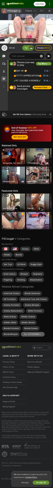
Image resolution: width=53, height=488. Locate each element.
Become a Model (34, 362)
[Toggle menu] (3, 4)
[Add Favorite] (4, 48)
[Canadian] (6, 249)
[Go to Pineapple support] (5, 454)
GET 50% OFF (20, 137)
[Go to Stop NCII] (19, 454)
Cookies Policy (9, 377)
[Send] (49, 56)
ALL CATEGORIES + (33, 334)
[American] (15, 249)
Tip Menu (42, 64)
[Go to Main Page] (16, 4)
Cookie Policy (31, 477)
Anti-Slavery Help (10, 387)
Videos (31, 10)
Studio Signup (33, 367)
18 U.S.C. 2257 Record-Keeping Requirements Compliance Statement (21, 464)
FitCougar (8, 238)
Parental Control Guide (12, 382)
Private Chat (40, 87)
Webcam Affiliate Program (38, 372)
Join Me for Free (26, 40)
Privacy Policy (9, 362)
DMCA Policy (8, 372)
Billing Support (9, 407)
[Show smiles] (41, 56)
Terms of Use (8, 367)
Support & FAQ (9, 402)
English (39, 348)
